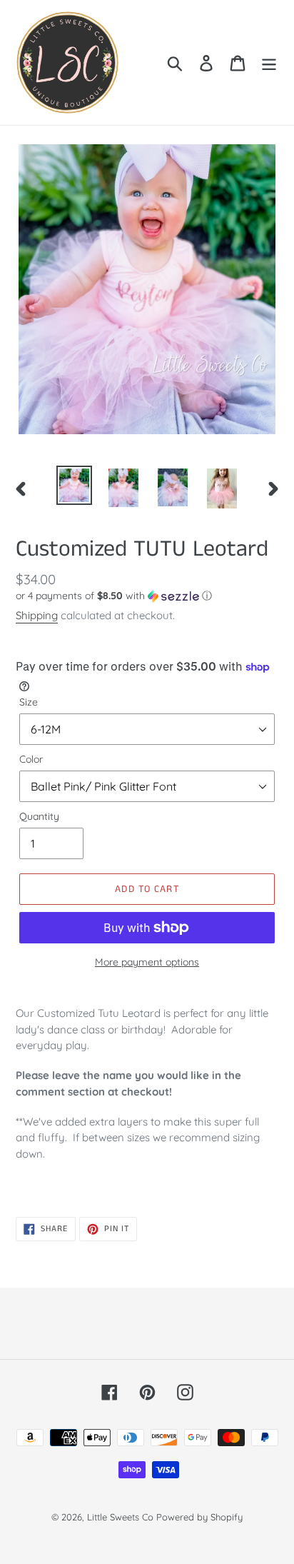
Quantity (39, 816)
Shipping (37, 615)
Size (28, 702)
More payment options (147, 962)
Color (31, 759)
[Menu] (269, 62)
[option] (74, 485)
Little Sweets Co (120, 1517)
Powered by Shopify (199, 1517)
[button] (147, 596)
